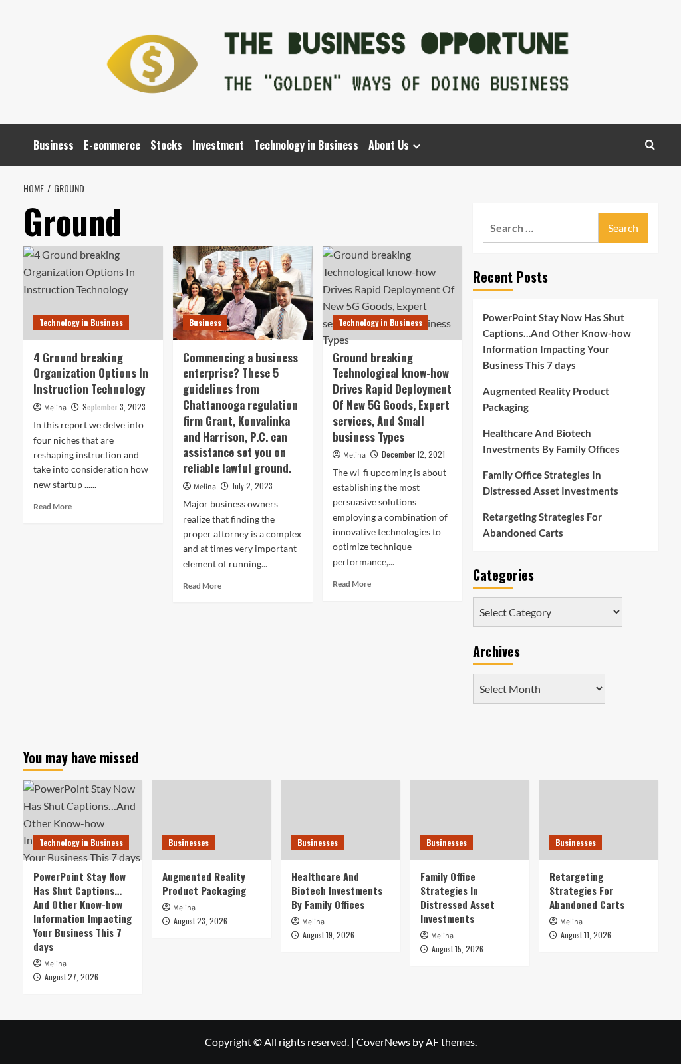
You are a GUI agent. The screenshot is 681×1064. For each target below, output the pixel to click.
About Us (388, 145)
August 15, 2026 (457, 948)
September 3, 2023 (114, 406)
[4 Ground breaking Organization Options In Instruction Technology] (93, 292)
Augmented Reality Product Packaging (546, 399)
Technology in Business (306, 145)
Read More (52, 506)
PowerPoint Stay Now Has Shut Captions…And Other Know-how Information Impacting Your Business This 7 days (557, 341)
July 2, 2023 (252, 485)
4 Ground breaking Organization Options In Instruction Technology (90, 373)
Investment (218, 145)
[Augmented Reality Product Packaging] (211, 819)
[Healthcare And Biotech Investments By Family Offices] (340, 819)
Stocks (166, 145)
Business (53, 145)
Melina (55, 408)
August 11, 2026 (586, 934)
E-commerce (112, 145)
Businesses (188, 842)
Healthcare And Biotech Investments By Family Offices (551, 441)
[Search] (650, 144)
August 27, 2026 (71, 976)
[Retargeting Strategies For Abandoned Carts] (598, 819)
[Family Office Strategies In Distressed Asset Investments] (469, 819)
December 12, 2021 (413, 454)
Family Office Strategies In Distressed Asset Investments (550, 483)
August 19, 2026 (328, 934)
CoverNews (383, 1041)
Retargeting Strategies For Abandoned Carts (542, 525)
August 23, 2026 (200, 920)
